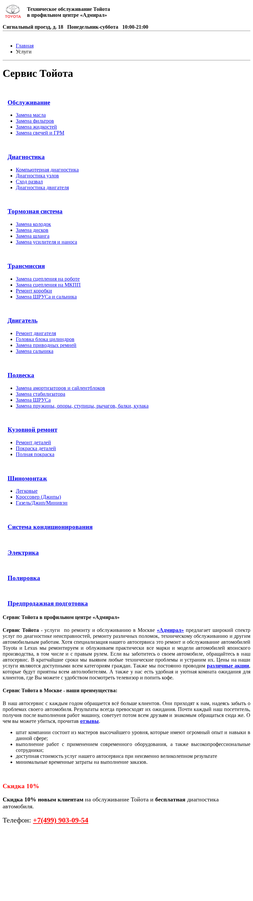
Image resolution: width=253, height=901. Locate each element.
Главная (25, 45)
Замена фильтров (35, 121)
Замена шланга (32, 236)
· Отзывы (73, 877)
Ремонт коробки (34, 291)
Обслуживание (29, 102)
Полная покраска (35, 454)
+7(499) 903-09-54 (60, 820)
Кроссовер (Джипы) (38, 497)
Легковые (27, 491)
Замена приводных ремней (46, 345)
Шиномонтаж (27, 478)
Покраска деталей (36, 448)
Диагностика (26, 156)
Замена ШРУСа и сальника (46, 296)
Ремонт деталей (33, 442)
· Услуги (46, 868)
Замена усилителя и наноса (46, 242)
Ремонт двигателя (36, 333)
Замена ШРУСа (33, 400)
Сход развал (29, 181)
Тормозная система (35, 211)
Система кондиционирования (50, 526)
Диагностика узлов (37, 175)
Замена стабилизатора (40, 394)
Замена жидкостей (36, 127)
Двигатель (23, 320)
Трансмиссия (26, 266)
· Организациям (51, 885)
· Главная (17, 868)
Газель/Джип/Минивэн (42, 503)
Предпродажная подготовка (48, 603)
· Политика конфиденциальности (91, 894)
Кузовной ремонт (32, 429)
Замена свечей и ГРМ (40, 133)
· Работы (43, 877)
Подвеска (21, 375)
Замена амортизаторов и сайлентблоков (60, 388)
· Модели (75, 868)
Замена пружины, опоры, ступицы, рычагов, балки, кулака (82, 406)
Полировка (24, 578)
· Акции (15, 877)
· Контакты (20, 894)
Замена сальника (34, 351)
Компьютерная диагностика (47, 169)
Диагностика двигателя (42, 187)
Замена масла (31, 115)
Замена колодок (33, 224)
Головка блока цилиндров (45, 339)
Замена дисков (32, 230)
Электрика (23, 552)
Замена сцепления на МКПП (48, 285)
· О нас (14, 885)
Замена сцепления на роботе (48, 279)
